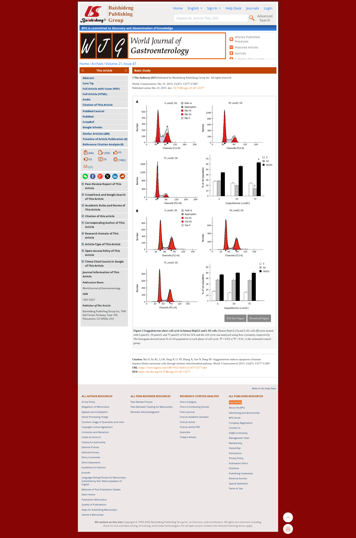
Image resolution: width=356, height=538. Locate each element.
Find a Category (188, 401)
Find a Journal (187, 411)
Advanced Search (265, 18)
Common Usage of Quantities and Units (103, 422)
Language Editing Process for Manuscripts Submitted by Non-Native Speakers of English (104, 481)
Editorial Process (90, 452)
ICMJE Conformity (238, 432)
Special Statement (238, 483)
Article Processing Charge (95, 416)
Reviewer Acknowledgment (145, 411)
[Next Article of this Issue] (125, 70)
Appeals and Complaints (95, 411)
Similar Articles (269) (96, 133)
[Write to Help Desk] (288, 529)
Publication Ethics (238, 463)
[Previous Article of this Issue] (82, 70)
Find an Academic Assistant (194, 416)
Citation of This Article (98, 105)
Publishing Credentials (241, 473)
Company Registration (241, 422)
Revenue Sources (238, 478)
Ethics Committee (91, 457)
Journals (252, 8)
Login (268, 8)
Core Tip (88, 83)
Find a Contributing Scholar (194, 406)
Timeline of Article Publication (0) (105, 139)
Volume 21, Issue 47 (120, 63)
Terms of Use (236, 488)
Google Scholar (92, 127)
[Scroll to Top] (288, 517)
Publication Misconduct (94, 499)
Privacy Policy (236, 458)
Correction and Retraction (95, 432)
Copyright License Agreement (97, 427)
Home (178, 8)
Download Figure (259, 318)
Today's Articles (188, 437)
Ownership (235, 448)
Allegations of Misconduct (95, 406)
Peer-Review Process (141, 401)
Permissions (235, 453)
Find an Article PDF (190, 427)
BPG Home (234, 417)
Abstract (88, 78)
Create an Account (91, 437)
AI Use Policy (88, 401)
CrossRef (88, 122)
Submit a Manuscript (93, 514)
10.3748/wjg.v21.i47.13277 (188, 87)
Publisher (234, 468)
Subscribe (185, 432)
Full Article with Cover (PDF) (101, 89)
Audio (86, 99)
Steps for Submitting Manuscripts (99, 509)
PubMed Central (93, 111)
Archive (97, 63)
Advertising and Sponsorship (244, 412)
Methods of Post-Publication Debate (101, 489)
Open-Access (88, 494)
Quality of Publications (94, 504)
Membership (235, 443)
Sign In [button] (212, 8)
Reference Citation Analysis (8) (103, 144)
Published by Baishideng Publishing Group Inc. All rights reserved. (194, 77)
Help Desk (233, 8)
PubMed (88, 116)
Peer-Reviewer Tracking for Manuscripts (152, 406)
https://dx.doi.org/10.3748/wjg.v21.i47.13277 (164, 371)
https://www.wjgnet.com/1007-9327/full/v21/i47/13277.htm (173, 367)
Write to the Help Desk (264, 388)
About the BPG (237, 407)
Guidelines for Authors (94, 467)
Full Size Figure (235, 318)
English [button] (194, 8)
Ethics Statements (91, 462)
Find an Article (187, 422)
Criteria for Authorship (93, 442)
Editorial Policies (90, 447)
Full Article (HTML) (95, 94)
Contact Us (234, 427)
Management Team (239, 437)
